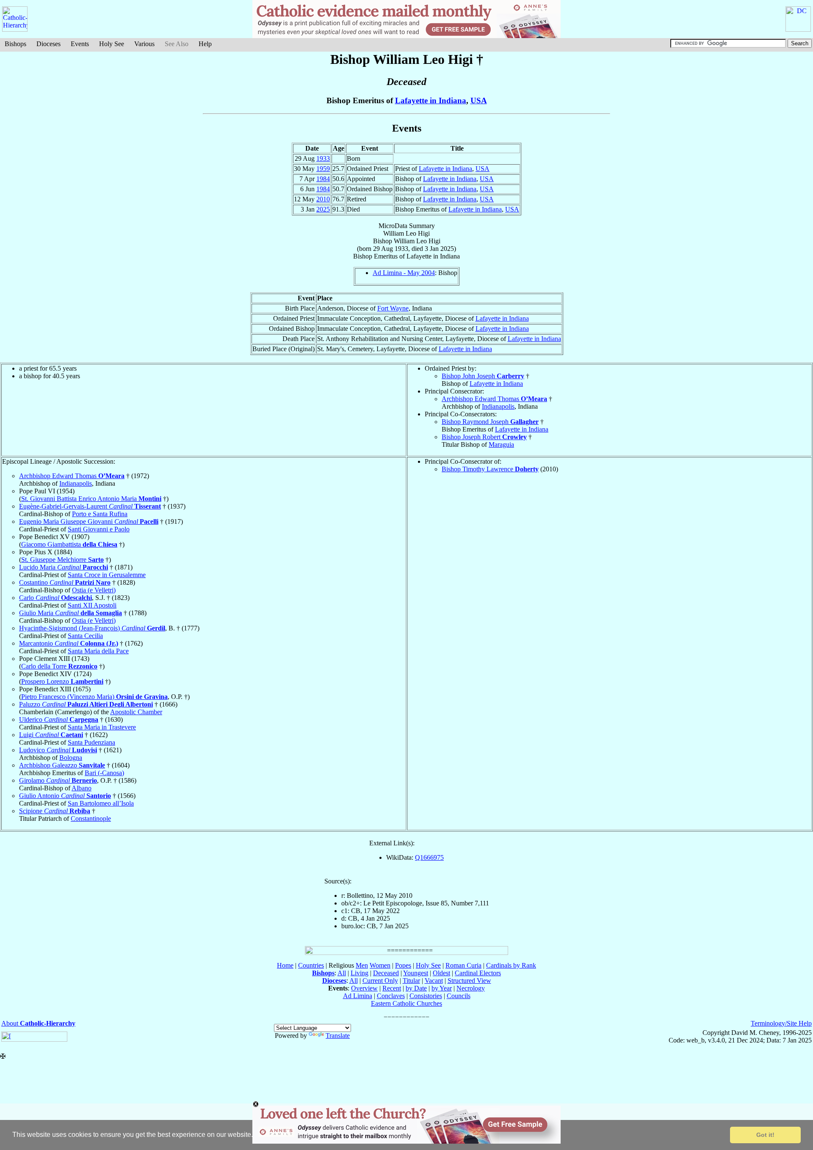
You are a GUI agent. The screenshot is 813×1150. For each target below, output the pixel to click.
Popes (403, 965)
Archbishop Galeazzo (62, 765)
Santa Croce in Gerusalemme (107, 574)
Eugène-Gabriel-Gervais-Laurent (90, 506)
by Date (416, 988)
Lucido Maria (63, 567)
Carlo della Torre (59, 666)
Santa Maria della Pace (98, 651)
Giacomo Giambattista (69, 544)
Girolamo (58, 780)
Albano (81, 788)
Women (380, 965)
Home (285, 965)
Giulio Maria (70, 612)
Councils (458, 995)
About (38, 1023)
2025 (323, 209)
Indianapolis (498, 406)
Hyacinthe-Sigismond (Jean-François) (92, 628)
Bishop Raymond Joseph (490, 421)
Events (80, 43)
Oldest (441, 973)
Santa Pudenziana (91, 742)
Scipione (54, 810)
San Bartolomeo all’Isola (101, 803)
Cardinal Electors (478, 973)
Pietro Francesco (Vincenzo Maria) (94, 696)
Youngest (415, 973)
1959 (323, 168)
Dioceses (48, 43)
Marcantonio (68, 643)
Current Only (380, 980)
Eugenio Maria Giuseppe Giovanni (88, 521)
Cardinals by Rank (511, 965)
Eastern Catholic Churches (406, 1003)
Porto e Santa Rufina (99, 513)
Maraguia (501, 444)
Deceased (386, 973)
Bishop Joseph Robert (484, 436)
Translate (338, 1035)
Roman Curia (463, 965)
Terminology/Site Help (781, 1023)
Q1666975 (429, 857)
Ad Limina (357, 995)
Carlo (55, 597)
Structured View (469, 980)
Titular (411, 980)
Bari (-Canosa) (104, 772)
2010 (323, 199)
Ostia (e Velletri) (94, 590)
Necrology (470, 988)
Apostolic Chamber (136, 711)
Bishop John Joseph (483, 376)
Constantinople (91, 818)
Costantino (65, 582)
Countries (311, 965)
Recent (391, 988)
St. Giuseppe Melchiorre (62, 559)
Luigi (51, 734)
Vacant (434, 980)
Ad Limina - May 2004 (404, 272)
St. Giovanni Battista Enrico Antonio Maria (91, 498)
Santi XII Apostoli (92, 605)
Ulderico (58, 719)
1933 (323, 158)
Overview (364, 988)
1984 (323, 178)
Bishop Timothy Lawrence (490, 469)
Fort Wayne (393, 308)
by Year (441, 988)
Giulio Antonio (65, 795)
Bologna (70, 757)
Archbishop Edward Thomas (494, 398)
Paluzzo (86, 704)
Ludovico (58, 750)
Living (359, 973)
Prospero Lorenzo (62, 681)
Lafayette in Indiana (430, 100)
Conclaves (391, 995)
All (341, 973)
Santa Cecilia (85, 635)
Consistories (425, 995)
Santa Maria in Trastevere (102, 727)
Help (205, 43)
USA (478, 100)
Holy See (111, 43)
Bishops (15, 43)
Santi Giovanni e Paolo (99, 529)
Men (362, 965)
